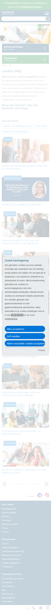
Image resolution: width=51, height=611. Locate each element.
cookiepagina (11, 319)
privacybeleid (17, 315)
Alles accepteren (15, 329)
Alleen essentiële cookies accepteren (26, 343)
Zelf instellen (13, 336)
